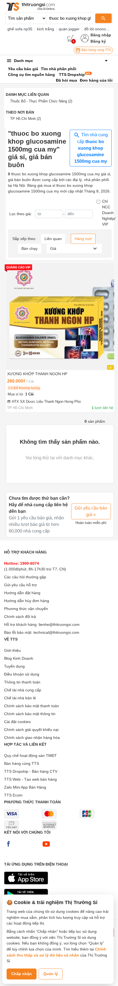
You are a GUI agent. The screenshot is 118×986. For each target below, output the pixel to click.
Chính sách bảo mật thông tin (29, 714)
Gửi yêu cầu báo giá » (91, 511)
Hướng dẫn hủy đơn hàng (26, 601)
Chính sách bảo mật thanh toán (31, 706)
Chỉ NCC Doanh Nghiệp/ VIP (109, 212)
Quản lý (50, 974)
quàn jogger (69, 29)
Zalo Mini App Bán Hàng (25, 787)
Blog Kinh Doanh (18, 658)
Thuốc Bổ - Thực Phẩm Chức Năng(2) (41, 101)
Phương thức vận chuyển (26, 608)
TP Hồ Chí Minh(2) (25, 119)
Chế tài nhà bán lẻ (20, 698)
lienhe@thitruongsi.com (59, 624)
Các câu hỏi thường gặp (25, 577)
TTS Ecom (13, 795)
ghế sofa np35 (19, 29)
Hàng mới (83, 238)
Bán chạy (29, 248)
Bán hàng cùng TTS (96, 50)
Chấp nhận (21, 974)
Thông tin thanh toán (22, 682)
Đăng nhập (101, 35)
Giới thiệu (12, 650)
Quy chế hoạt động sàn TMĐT (30, 755)
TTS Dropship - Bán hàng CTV (30, 771)
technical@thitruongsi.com (56, 632)
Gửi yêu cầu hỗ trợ (20, 585)
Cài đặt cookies (17, 721)
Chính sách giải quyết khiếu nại (31, 729)
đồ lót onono (95, 29)
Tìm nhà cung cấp (91, 148)
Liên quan (53, 238)
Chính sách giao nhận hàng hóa (32, 737)
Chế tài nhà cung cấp (22, 690)
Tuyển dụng (14, 666)
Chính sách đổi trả (20, 616)
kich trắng (45, 29)
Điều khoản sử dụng (21, 674)
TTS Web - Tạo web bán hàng (30, 779)
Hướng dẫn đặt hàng (22, 593)
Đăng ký (98, 41)
